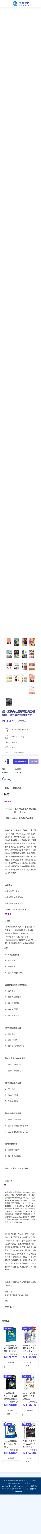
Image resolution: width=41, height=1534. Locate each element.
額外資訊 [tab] (17, 788)
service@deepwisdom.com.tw (12, 1486)
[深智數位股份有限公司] (20, 3)
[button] (27, 1364)
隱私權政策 (19, 1491)
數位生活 (18, 772)
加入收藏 (33, 761)
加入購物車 (22, 761)
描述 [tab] (7, 788)
